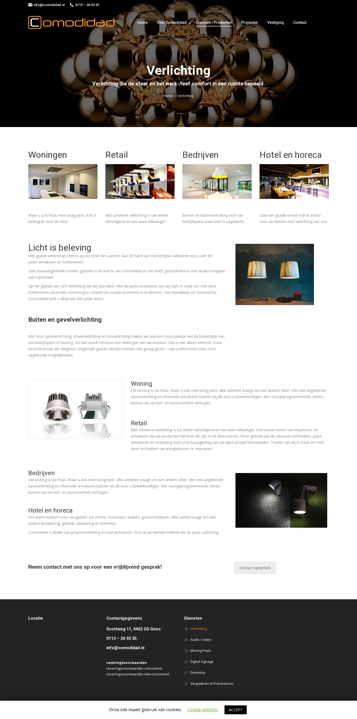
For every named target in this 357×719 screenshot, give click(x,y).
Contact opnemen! (255, 567)
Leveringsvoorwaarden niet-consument (137, 674)
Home (168, 96)
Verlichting (198, 628)
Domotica (197, 672)
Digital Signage (202, 661)
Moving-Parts (200, 650)
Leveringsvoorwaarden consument (134, 668)
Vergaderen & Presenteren (211, 683)
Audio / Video (200, 639)
